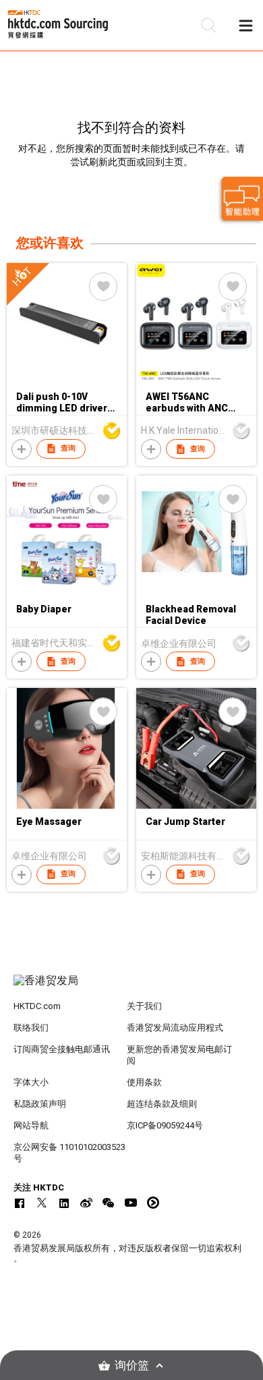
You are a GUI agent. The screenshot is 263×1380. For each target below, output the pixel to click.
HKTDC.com (37, 1006)
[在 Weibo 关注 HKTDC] (86, 1203)
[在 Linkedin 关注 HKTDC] (64, 1203)
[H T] (67, 379)
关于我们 (144, 1006)
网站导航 (31, 1125)
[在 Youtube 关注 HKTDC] (131, 1203)
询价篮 (132, 1365)
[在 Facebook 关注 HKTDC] (19, 1203)
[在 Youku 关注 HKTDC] (153, 1203)
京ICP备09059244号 (165, 1125)
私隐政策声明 (39, 1104)
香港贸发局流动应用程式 (175, 1028)
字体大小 (31, 1082)
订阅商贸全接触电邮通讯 (61, 1049)
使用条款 (144, 1082)
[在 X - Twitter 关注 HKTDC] (42, 1203)
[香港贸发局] (131, 987)
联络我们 (31, 1028)
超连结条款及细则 (162, 1104)
